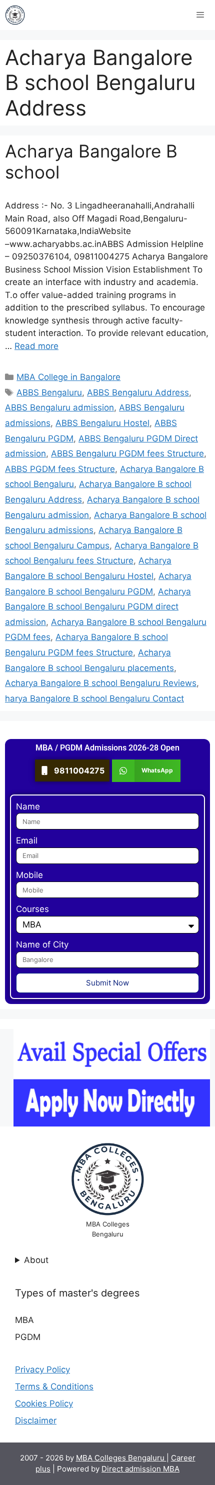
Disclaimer (35, 1421)
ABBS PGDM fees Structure (60, 469)
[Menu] (200, 15)
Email (27, 841)
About (36, 1260)
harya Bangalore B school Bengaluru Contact (94, 699)
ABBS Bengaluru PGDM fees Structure (127, 453)
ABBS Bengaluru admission (59, 407)
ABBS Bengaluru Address (138, 393)
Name (28, 807)
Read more (36, 346)
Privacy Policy (42, 1369)
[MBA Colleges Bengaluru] (15, 15)
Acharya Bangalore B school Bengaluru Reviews (100, 683)
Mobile (29, 875)
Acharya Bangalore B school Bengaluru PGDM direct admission (98, 606)
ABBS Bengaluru (49, 393)
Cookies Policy (44, 1403)
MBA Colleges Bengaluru (121, 1457)
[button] (146, 771)
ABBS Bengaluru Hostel (103, 423)
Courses (32, 909)
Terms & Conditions (54, 1387)
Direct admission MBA (141, 1469)
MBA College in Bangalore (68, 377)
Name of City (42, 945)
